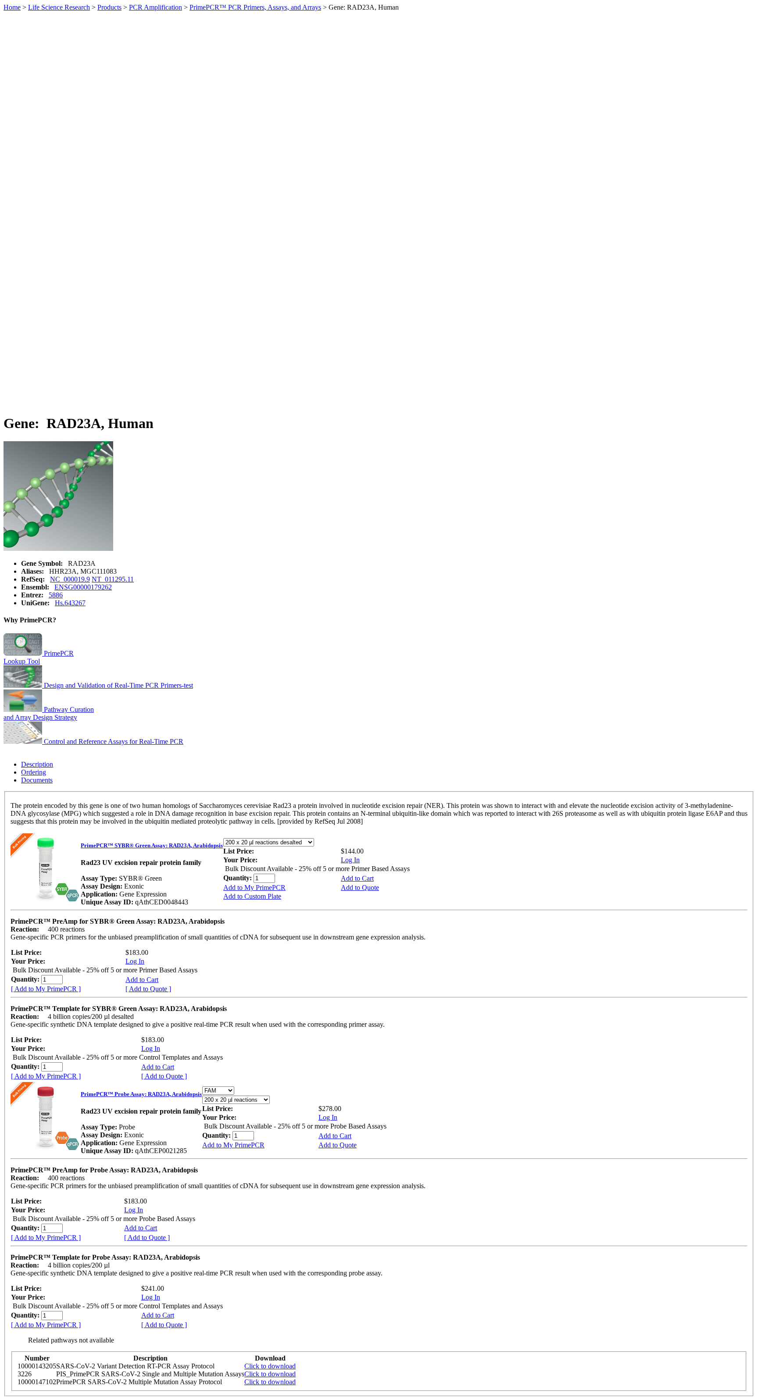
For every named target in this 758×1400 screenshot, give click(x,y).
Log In (350, 860)
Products (109, 7)
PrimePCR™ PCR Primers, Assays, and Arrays (255, 7)
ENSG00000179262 (83, 587)
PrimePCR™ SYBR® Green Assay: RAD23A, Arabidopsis (152, 845)
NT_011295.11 (113, 579)
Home (12, 7)
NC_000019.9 (70, 579)
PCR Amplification (155, 7)
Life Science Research (59, 7)
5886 (56, 595)
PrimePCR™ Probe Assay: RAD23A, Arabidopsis (141, 1094)
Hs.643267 (70, 603)
